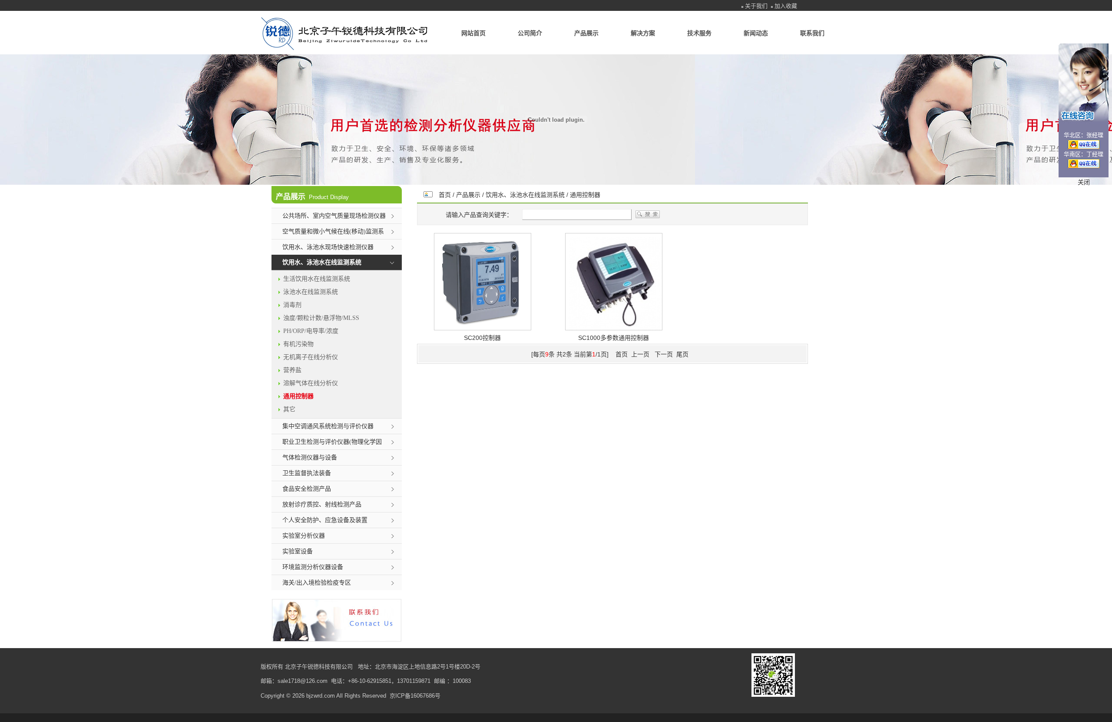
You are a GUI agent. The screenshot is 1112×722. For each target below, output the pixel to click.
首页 (445, 194)
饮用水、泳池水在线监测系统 (525, 194)
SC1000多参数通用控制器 (613, 337)
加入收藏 (785, 6)
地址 (363, 666)
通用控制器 (585, 194)
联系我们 (812, 33)
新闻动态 (756, 33)
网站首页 (473, 33)
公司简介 (530, 33)
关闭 (1084, 182)
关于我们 (756, 6)
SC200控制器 (482, 337)
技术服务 (699, 33)
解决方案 (643, 33)
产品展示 (586, 33)
